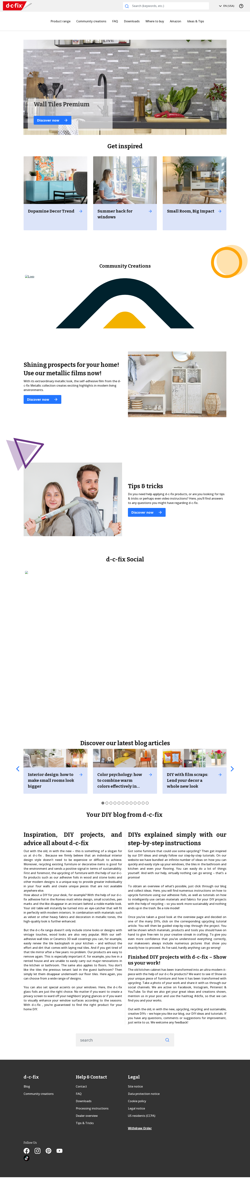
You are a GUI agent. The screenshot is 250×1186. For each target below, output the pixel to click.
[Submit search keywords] (127, 6)
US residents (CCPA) (141, 1116)
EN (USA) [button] (228, 6)
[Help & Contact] (241, 5)
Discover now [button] (48, 120)
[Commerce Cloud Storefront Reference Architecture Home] (10, 6)
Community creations (91, 21)
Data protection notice (144, 1094)
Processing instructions (92, 1108)
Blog (27, 1086)
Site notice (135, 1086)
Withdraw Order (140, 1128)
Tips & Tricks (85, 1123)
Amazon (175, 21)
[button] (17, 768)
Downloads (132, 21)
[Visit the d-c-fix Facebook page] (29, 1151)
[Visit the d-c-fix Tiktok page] (26, 1159)
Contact (81, 1086)
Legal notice (136, 1108)
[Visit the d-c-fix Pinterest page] (51, 1151)
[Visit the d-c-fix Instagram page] (40, 1151)
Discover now (38, 399)
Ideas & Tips (195, 21)
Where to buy (154, 21)
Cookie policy (137, 1101)
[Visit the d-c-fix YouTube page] (62, 1151)
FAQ (115, 21)
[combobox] (166, 6)
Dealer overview (87, 1116)
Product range (60, 21)
